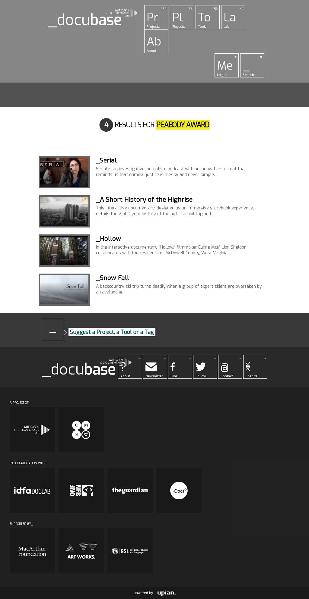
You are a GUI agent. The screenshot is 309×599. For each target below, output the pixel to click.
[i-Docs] (179, 490)
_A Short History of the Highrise (144, 199)
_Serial (106, 160)
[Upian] (167, 593)
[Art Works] (81, 550)
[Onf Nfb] (81, 490)
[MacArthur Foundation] (32, 550)
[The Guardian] (130, 490)
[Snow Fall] (64, 290)
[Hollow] (64, 250)
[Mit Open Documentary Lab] (32, 429)
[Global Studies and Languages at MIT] (130, 550)
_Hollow (108, 238)
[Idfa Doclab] (32, 490)
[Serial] (64, 172)
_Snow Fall (112, 278)
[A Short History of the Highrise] (64, 211)
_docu (85, 20)
